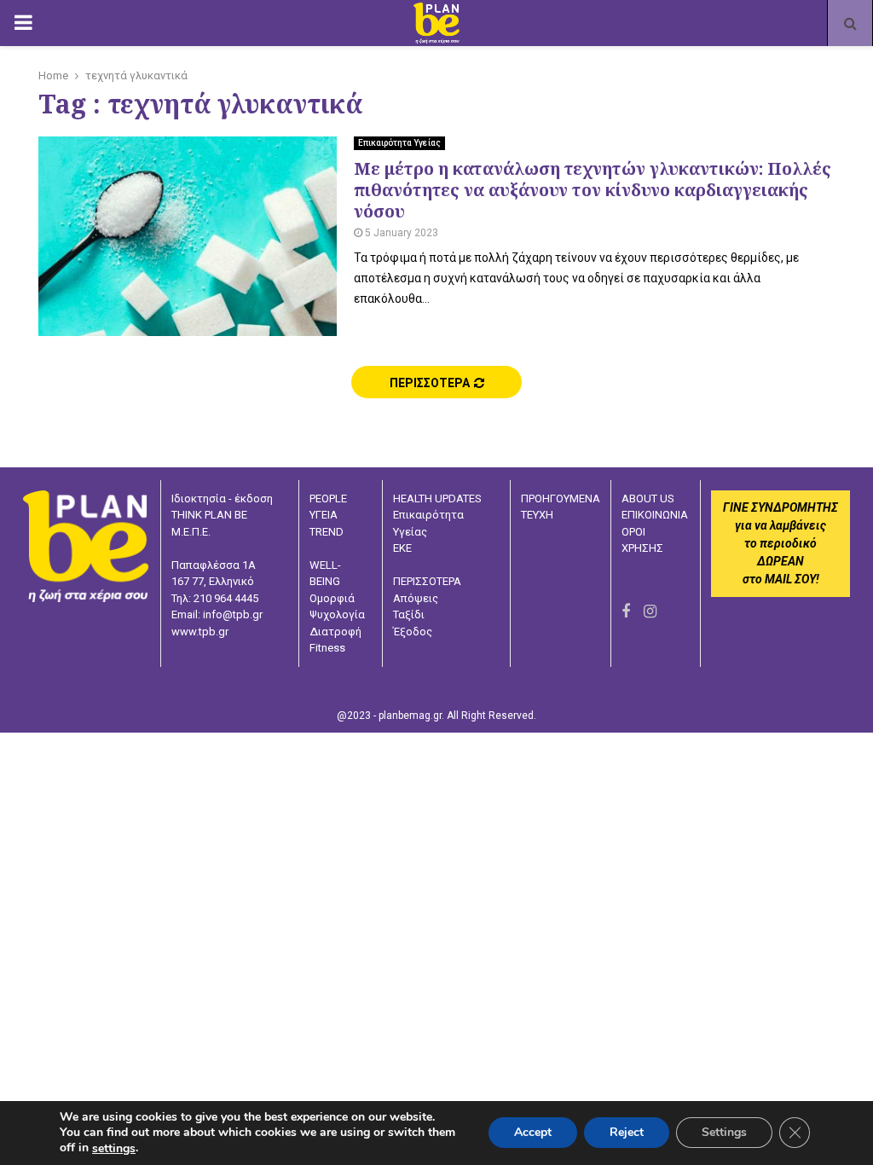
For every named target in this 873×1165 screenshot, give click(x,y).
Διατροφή (335, 631)
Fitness (327, 647)
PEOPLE (328, 498)
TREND (326, 531)
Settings (724, 1133)
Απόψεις (415, 598)
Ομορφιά (332, 598)
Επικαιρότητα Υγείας (399, 143)
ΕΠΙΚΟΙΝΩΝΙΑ (655, 514)
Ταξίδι (409, 614)
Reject (627, 1133)
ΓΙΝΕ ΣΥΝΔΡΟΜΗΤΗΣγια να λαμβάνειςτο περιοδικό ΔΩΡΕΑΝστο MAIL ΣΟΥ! (780, 543)
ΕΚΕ (402, 548)
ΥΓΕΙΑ (323, 514)
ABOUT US (648, 498)
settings (114, 1148)
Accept (533, 1133)
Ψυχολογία (337, 614)
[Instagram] (650, 611)
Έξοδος (412, 631)
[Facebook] (626, 611)
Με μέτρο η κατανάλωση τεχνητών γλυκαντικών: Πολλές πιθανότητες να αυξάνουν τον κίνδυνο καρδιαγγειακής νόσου (592, 190)
